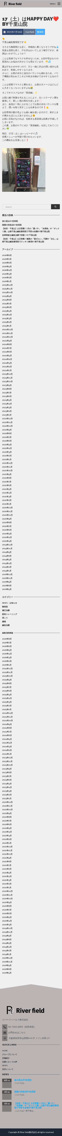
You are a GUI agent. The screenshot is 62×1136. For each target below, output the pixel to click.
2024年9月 (7, 341)
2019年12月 (7, 545)
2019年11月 (7, 548)
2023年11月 (7, 378)
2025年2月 (7, 322)
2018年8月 (7, 586)
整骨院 (5, 607)
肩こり (5, 618)
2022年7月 (7, 437)
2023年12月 (7, 374)
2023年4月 (7, 404)
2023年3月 (7, 407)
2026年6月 (7, 263)
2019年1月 (6, 571)
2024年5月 (7, 355)
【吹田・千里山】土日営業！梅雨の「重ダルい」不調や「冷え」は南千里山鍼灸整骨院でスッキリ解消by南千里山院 (30, 240)
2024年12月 (7, 329)
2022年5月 (7, 445)
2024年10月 (7, 337)
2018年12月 (7, 574)
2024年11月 (7, 333)
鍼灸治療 (6, 625)
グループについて (9, 1054)
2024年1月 (7, 370)
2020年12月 (7, 508)
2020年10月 (7, 515)
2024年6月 (7, 352)
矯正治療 (6, 610)
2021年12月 (7, 463)
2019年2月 (7, 567)
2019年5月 (7, 559)
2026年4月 (7, 270)
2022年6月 (7, 441)
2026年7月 (7, 259)
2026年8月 (7, 255)
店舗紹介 (6, 1058)
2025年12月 (7, 285)
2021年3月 (7, 496)
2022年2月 (7, 456)
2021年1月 (6, 504)
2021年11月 (7, 467)
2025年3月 (7, 318)
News (5, 1065)
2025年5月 (7, 311)
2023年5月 (7, 400)
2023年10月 (7, 381)
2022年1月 (7, 459)
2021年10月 (7, 470)
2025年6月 (7, 307)
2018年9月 (7, 582)
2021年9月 (7, 474)
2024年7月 (7, 348)
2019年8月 (7, 556)
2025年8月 (7, 300)
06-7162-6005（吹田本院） (22, 1026)
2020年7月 (7, 526)
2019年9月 (7, 552)
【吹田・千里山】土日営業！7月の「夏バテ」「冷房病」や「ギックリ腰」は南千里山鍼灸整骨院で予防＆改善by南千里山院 (30, 230)
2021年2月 (7, 500)
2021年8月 (7, 478)
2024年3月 (7, 363)
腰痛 (4, 621)
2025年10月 (7, 292)
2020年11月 (7, 511)
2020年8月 (7, 522)
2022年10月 (7, 426)
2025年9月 (7, 296)
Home (4, 1051)
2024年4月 (7, 359)
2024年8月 (7, 344)
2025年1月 (7, 326)
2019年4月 (7, 563)
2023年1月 (7, 415)
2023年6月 (7, 396)
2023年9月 (7, 385)
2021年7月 (6, 482)
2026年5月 (7, 266)
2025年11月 (7, 289)
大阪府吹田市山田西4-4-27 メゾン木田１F (29, 1038)
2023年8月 (7, 389)
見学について (7, 1069)
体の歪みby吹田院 (10, 221)
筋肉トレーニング (9, 614)
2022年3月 (7, 452)
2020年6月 (7, 530)
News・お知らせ (9, 603)
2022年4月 (7, 448)
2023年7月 (7, 393)
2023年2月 (7, 411)
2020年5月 (7, 534)
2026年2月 (7, 277)
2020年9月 (7, 519)
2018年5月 (7, 589)
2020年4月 (7, 537)
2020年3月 (7, 541)
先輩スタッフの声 (9, 1062)
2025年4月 (7, 315)
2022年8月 (7, 433)
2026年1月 (7, 281)
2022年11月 (7, 422)
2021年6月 (7, 485)
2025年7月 (7, 304)
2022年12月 (7, 418)
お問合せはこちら (17, 1032)
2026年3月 (7, 274)
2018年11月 (7, 578)
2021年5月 (7, 489)
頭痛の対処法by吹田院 (12, 225)
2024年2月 (7, 367)
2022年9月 (7, 430)
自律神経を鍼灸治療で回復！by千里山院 (19, 235)
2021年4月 (7, 493)
